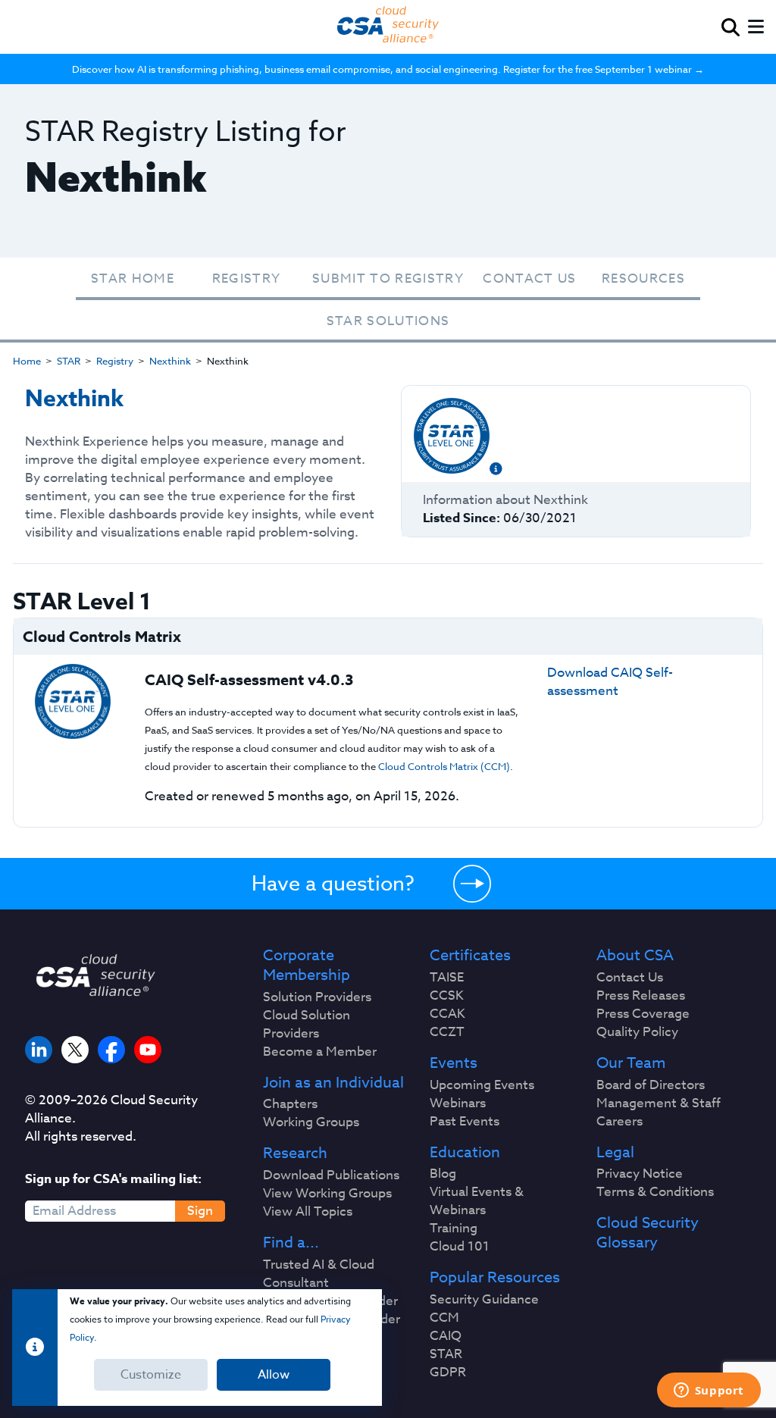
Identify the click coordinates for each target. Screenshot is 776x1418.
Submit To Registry (388, 278)
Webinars (458, 1103)
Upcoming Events (482, 1085)
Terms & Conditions (655, 1192)
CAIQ (446, 1336)
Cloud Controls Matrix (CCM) (444, 766)
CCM (444, 1318)
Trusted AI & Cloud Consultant (318, 1274)
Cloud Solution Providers (306, 1024)
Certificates (470, 956)
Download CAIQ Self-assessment (610, 681)
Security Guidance (484, 1300)
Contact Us (529, 278)
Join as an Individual (333, 1083)
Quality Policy (637, 1032)
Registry (246, 278)
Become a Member (320, 1052)
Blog (443, 1174)
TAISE (447, 978)
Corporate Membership (306, 965)
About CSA (635, 956)
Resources (643, 278)
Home (27, 361)
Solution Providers (317, 997)
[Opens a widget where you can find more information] (708, 1391)
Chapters (290, 1104)
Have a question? (333, 883)
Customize (150, 1375)
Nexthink (170, 361)
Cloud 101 (460, 1247)
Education (465, 1153)
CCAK (447, 1014)
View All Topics (307, 1212)
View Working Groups (327, 1194)
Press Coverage (643, 1014)
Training (453, 1228)
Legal (615, 1153)
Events (453, 1063)
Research (295, 1153)
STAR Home (132, 278)
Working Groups (311, 1122)
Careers (619, 1122)
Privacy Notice (639, 1174)
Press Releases (640, 996)
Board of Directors (650, 1085)
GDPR (448, 1372)
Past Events (464, 1122)
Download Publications (331, 1175)
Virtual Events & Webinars (477, 1201)
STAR (68, 361)
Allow (273, 1375)
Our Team (630, 1063)
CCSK (447, 996)
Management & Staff (658, 1103)
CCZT (447, 1032)
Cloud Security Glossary (647, 1233)
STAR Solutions (388, 320)
